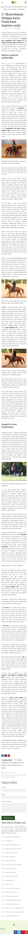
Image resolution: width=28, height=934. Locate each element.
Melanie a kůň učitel (11, 892)
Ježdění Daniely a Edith (11, 852)
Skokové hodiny (10, 880)
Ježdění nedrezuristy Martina (13, 849)
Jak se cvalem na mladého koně (14, 908)
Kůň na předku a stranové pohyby (15, 912)
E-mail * (3, 794)
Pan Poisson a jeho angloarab (13, 864)
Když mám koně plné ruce (13, 904)
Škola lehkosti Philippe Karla (12, 837)
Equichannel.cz (5, 829)
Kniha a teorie (9, 884)
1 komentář (17, 28)
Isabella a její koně (11, 872)
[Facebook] (14, 925)
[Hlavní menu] (2, 2)
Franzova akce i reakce (12, 896)
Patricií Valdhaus (13, 98)
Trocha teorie (8, 841)
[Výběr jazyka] (26, 2)
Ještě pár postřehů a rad (12, 916)
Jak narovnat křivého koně (13, 888)
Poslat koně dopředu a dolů (13, 900)
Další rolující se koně (10, 868)
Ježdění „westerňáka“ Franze (12, 845)
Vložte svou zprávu (6, 801)
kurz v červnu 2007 (10, 63)
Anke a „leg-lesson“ (10, 856)
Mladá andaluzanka (10, 860)
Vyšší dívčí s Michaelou (12, 876)
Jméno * (3, 787)
